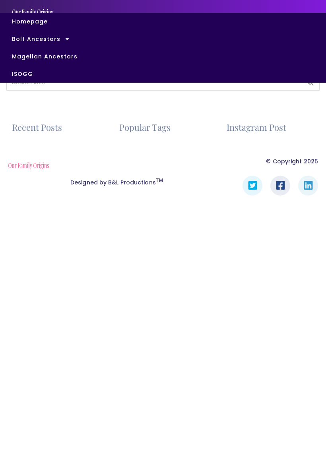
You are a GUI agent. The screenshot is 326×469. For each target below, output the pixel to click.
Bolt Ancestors (36, 39)
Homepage (30, 21)
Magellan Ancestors (45, 56)
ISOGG (22, 74)
